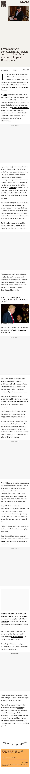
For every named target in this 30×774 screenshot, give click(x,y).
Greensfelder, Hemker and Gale (16, 424)
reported (20, 707)
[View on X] (15, 600)
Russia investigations (19, 330)
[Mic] (3, 4)
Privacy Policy (5, 765)
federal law (13, 384)
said (12, 488)
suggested (12, 187)
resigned (12, 167)
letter (5, 94)
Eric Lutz (5, 70)
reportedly (4, 621)
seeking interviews (17, 636)
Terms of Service (24, 764)
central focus (5, 723)
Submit (25, 762)
